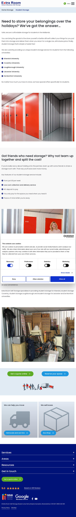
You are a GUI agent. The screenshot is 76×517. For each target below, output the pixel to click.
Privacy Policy (6, 507)
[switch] (28, 265)
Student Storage (22, 10)
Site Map (13, 507)
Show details (65, 273)
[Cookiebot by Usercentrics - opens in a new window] (65, 236)
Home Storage (7, 10)
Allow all (62, 279)
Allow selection (38, 279)
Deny (14, 279)
